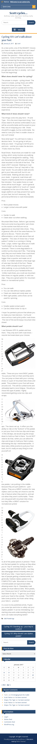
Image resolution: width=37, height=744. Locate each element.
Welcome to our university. (20, 2)
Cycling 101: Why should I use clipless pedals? (18, 634)
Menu (20, 30)
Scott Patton (8, 697)
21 (33, 675)
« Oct (4, 685)
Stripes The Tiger (9, 700)
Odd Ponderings (9, 618)
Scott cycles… (19, 13)
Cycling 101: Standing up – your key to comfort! (18, 627)
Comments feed (9, 722)
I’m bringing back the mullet (20, 695)
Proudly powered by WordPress (14, 739)
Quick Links (6, 7)
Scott (18, 43)
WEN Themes (21, 741)
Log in (6, 717)
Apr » (9, 685)
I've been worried (21, 697)
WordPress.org (9, 724)
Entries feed (8, 719)
